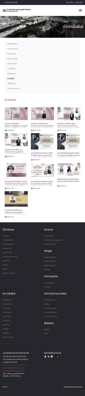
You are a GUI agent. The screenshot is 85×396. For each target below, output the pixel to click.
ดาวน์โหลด (47, 287)
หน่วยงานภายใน (48, 236)
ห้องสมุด (46, 304)
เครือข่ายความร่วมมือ (8, 273)
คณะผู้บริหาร (6, 261)
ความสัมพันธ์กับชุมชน (50, 312)
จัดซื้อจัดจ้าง (11, 84)
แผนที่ (46, 334)
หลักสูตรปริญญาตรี (50, 257)
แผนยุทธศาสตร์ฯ (7, 252)
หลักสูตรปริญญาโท (49, 261)
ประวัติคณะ (5, 236)
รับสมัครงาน (11, 74)
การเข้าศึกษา (11, 69)
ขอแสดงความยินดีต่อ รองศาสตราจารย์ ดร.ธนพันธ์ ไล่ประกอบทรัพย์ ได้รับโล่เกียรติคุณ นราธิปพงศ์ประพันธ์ (15, 213)
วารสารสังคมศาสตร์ (50, 308)
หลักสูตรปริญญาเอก (50, 265)
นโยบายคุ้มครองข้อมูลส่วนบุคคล (73, 387)
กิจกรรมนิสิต (11, 54)
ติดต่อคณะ (47, 329)
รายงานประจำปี (6, 248)
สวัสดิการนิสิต (12, 64)
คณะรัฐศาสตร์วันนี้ (7, 240)
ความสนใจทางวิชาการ (50, 316)
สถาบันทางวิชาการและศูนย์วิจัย (53, 240)
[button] (80, 10)
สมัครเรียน (47, 270)
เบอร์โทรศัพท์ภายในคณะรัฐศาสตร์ (13, 371)
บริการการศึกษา (12, 59)
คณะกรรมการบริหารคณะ (9, 256)
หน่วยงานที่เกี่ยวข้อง (50, 244)
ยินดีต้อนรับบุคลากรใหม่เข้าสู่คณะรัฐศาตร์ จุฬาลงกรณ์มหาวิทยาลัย (68, 180)
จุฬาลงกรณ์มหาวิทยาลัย (11, 2)
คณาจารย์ (5, 265)
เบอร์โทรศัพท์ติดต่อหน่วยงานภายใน (13, 368)
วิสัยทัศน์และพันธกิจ (8, 244)
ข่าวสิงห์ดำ (10, 79)
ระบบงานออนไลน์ (49, 283)
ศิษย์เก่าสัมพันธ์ (12, 44)
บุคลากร (4, 269)
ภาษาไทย (71, 2)
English (80, 2)
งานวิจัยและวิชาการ (49, 300)
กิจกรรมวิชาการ (12, 49)
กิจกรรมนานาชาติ (13, 89)
